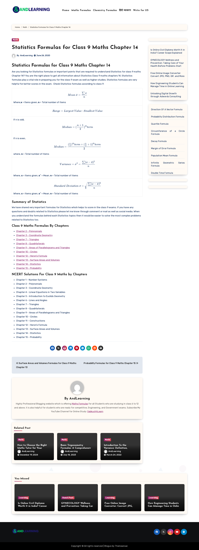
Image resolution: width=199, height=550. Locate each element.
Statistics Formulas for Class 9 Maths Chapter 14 (75, 47)
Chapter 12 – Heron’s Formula (31, 256)
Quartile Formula (159, 124)
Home (65, 10)
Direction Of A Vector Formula (166, 109)
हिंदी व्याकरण (125, 10)
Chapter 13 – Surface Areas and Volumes (38, 260)
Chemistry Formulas (105, 10)
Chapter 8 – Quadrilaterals (30, 243)
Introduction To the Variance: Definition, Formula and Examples (117, 448)
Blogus (107, 546)
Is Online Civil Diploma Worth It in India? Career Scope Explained (168, 51)
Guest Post (67, 498)
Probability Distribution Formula (167, 116)
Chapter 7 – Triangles (27, 239)
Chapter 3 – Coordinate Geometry (34, 235)
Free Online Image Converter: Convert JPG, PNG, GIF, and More (167, 74)
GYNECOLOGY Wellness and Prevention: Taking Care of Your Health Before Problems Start (167, 63)
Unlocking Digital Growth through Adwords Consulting (166, 95)
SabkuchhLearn (95, 411)
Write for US (140, 10)
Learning (23, 498)
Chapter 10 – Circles (26, 251)
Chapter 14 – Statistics (28, 264)
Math (15, 40)
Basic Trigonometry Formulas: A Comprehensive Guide (76, 448)
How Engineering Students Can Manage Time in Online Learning (167, 85)
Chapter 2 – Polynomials (29, 231)
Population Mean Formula (164, 155)
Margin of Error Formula (163, 148)
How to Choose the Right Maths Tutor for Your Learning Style (32, 448)
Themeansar (121, 546)
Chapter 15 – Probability (29, 268)
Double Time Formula (162, 173)
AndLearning (26, 55)
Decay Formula (159, 141)
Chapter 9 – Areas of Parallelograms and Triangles (43, 247)
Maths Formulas (81, 10)
